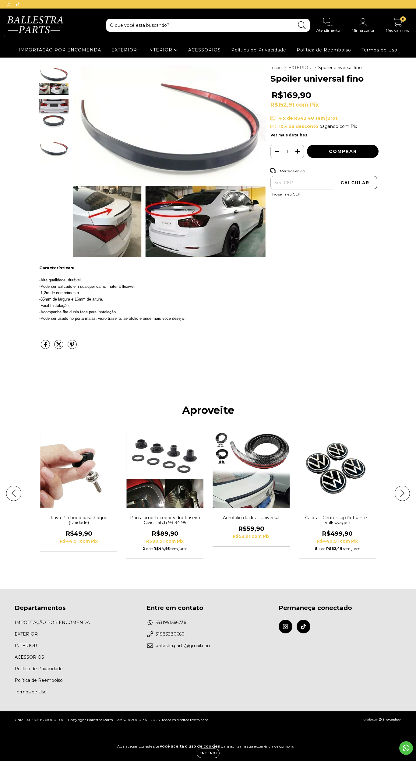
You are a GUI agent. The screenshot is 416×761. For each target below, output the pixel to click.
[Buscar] (302, 25)
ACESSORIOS (204, 50)
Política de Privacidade (258, 50)
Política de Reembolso (324, 50)
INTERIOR (160, 50)
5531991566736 (171, 622)
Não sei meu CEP (285, 194)
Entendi (208, 753)
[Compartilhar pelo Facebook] (46, 347)
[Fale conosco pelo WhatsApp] (406, 748)
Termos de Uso (379, 50)
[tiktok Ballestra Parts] (18, 4)
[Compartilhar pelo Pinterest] (72, 347)
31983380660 (170, 634)
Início (276, 67)
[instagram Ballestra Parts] (9, 4)
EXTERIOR (124, 50)
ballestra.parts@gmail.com (184, 645)
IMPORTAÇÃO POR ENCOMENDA (60, 50)
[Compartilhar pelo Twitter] (59, 347)
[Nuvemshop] (382, 720)
